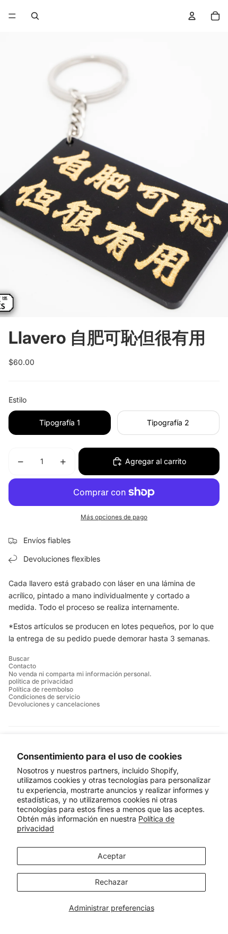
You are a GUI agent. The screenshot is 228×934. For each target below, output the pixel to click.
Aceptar (112, 855)
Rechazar (111, 881)
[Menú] (12, 16)
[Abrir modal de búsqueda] (35, 16)
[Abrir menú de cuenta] (192, 16)
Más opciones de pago (114, 517)
